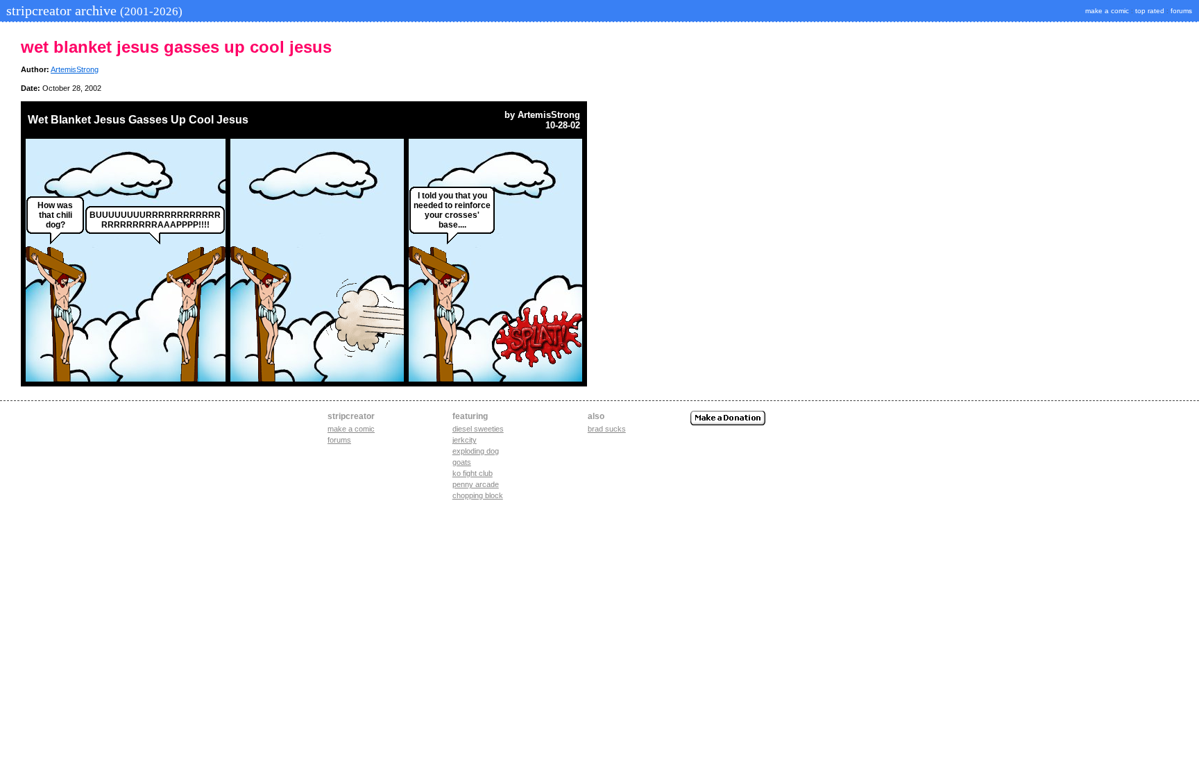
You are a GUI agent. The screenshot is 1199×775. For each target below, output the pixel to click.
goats (461, 462)
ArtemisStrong (75, 69)
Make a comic (351, 429)
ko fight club (472, 473)
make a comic (1107, 11)
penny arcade (475, 484)
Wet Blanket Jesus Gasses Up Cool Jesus (138, 120)
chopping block (477, 495)
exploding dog (475, 451)
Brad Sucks (607, 429)
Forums (339, 440)
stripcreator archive (92, 10)
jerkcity (464, 440)
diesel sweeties (478, 429)
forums (1181, 11)
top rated (1149, 11)
